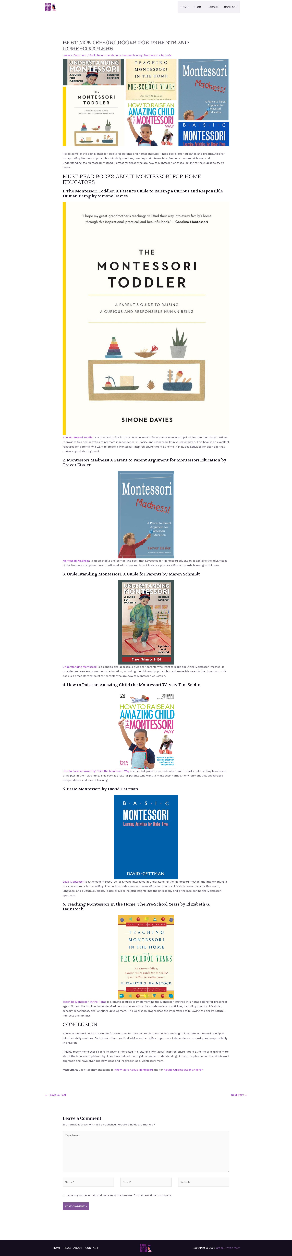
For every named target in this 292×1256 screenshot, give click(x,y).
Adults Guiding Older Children (183, 1069)
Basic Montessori (73, 881)
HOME (184, 7)
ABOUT (214, 7)
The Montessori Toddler (78, 437)
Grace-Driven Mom (228, 1247)
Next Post (239, 1094)
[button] (245, 7)
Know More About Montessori (133, 1069)
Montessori (151, 55)
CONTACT (230, 7)
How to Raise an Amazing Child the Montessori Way (96, 771)
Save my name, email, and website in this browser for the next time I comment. (119, 1195)
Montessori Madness (76, 560)
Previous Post (55, 1094)
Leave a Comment (75, 55)
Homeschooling (132, 55)
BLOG (197, 7)
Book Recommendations (105, 55)
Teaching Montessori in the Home (84, 1001)
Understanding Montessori (80, 666)
